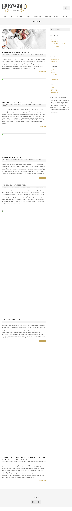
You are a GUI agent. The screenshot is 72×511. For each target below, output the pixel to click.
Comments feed (54, 90)
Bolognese (25, 54)
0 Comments (8, 55)
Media (52, 77)
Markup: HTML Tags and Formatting (16, 52)
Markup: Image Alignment (12, 157)
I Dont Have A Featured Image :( (14, 185)
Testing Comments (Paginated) (58, 39)
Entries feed (54, 89)
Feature (29, 104)
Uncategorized (54, 79)
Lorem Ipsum (36, 54)
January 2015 (54, 61)
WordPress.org (54, 92)
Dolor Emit (30, 54)
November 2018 (55, 59)
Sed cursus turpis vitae (11, 320)
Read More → (42, 71)
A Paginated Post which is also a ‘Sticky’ (17, 102)
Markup (41, 54)
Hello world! (54, 38)
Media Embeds (54, 41)
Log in (52, 87)
